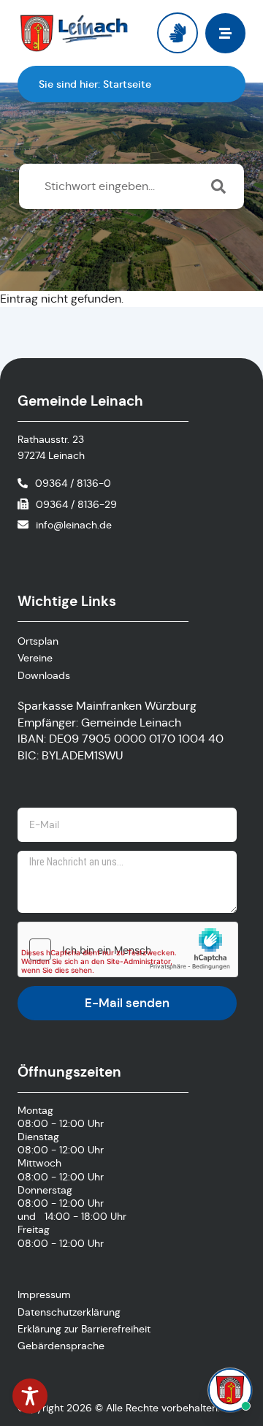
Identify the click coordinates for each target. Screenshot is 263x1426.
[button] (225, 33)
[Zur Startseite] (75, 33)
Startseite (127, 84)
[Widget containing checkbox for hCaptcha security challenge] (128, 949)
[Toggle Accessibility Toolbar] (30, 1396)
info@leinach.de (74, 524)
